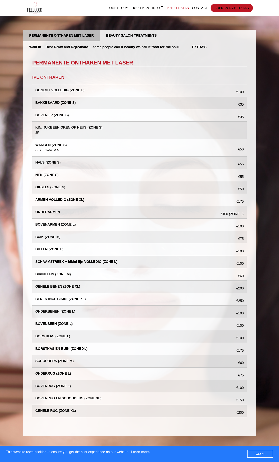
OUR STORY (118, 8)
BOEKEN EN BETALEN (231, 8)
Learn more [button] (140, 452)
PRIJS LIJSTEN (178, 8)
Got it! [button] (260, 453)
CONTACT (200, 8)
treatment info (145, 8)
